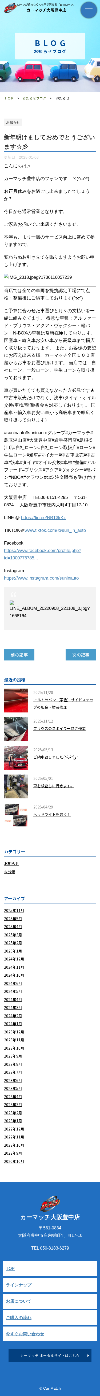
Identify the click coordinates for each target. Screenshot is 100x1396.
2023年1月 (13, 1120)
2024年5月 (13, 991)
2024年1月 (13, 1023)
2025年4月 (13, 926)
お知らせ (11, 863)
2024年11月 (14, 967)
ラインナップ (18, 1285)
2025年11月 (14, 910)
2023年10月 (14, 1048)
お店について (18, 1301)
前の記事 (19, 654)
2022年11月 (14, 1137)
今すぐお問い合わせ (25, 1334)
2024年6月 (13, 983)
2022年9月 (13, 1153)
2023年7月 (13, 1072)
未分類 (9, 871)
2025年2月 (13, 942)
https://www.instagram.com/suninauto (41, 578)
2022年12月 (14, 1129)
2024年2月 (13, 1015)
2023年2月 (13, 1112)
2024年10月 (14, 975)
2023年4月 (13, 1096)
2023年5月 (13, 1088)
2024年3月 (13, 1007)
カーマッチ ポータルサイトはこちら (50, 1356)
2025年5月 (13, 918)
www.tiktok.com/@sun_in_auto (55, 530)
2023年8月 (13, 1064)
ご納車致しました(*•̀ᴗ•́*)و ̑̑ (55, 757)
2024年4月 (13, 999)
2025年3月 (13, 934)
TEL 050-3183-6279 (50, 1248)
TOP (10, 1268)
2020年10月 (14, 1161)
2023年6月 (13, 1080)
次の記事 (80, 654)
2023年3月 (13, 1104)
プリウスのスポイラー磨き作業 (59, 728)
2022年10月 (14, 1145)
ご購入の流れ (18, 1317)
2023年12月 (14, 1031)
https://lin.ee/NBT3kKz (43, 517)
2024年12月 (14, 959)
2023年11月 (14, 1039)
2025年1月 (13, 951)
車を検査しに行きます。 (53, 785)
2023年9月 (13, 1056)
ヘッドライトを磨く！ (52, 814)
